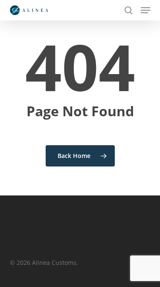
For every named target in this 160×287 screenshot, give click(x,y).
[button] (145, 10)
